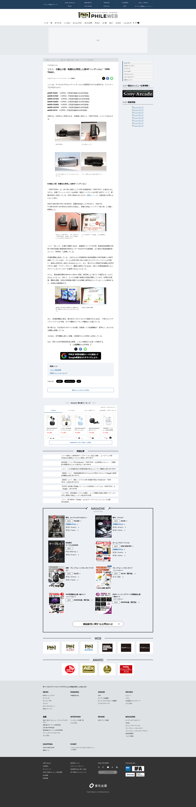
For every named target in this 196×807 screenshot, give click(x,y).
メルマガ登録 (130, 736)
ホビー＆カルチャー (129, 77)
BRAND (101, 716)
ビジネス (118, 23)
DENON (106, 3)
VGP (99, 695)
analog (127, 723)
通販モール (46, 750)
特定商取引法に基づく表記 (78, 769)
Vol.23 (76, 573)
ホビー (111, 23)
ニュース (52, 60)
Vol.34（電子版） (127, 573)
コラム (128, 698)
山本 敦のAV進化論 (48, 727)
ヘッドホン (67, 23)
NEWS (45, 692)
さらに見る (129, 703)
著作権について (75, 763)
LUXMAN (125, 3)
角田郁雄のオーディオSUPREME (53, 730)
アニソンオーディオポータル (51, 733)
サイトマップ (47, 769)
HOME (47, 60)
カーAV (104, 23)
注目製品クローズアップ (133, 701)
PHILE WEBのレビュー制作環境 (52, 772)
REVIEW (129, 692)
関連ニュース (92, 195)
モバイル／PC (47, 701)
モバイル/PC (88, 23)
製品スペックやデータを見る (80, 390)
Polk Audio (88, 6)
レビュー (128, 695)
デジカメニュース (128, 74)
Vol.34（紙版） (117, 577)
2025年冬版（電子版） (82, 600)
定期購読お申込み (71, 524)
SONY (59, 381)
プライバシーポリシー (77, 766)
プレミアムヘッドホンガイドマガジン (137, 731)
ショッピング (127, 23)
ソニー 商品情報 (55, 370)
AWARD (101, 692)
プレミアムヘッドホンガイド (134, 728)
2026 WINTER (126, 546)
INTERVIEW (75, 716)
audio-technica (70, 3)
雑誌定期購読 (130, 733)
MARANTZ (88, 3)
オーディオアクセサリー (133, 720)
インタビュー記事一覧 (77, 720)
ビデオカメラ (70, 381)
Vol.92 (123, 521)
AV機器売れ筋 (74, 695)
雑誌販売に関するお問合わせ (98, 624)
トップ (46, 23)
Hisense (107, 6)
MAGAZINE (98, 508)
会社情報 (45, 775)
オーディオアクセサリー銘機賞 (107, 701)
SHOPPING (48, 744)
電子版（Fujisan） (71, 530)
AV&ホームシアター (129, 65)
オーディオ (58, 23)
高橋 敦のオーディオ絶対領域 (52, 725)
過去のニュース (128, 80)
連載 (45, 716)
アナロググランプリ (104, 703)
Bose (70, 6)
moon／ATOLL (143, 3)
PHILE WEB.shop (71, 552)
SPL (125, 6)
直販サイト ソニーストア (58, 373)
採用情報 (45, 778)
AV (51, 23)
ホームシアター (77, 23)
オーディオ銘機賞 (103, 698)
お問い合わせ (47, 763)
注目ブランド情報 (103, 720)
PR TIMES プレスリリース (78, 772)
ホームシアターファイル (133, 725)
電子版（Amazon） (71, 527)
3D (79, 381)
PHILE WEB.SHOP (48, 747)
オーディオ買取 (143, 6)
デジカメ (97, 23)
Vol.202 (76, 521)
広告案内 (45, 766)
